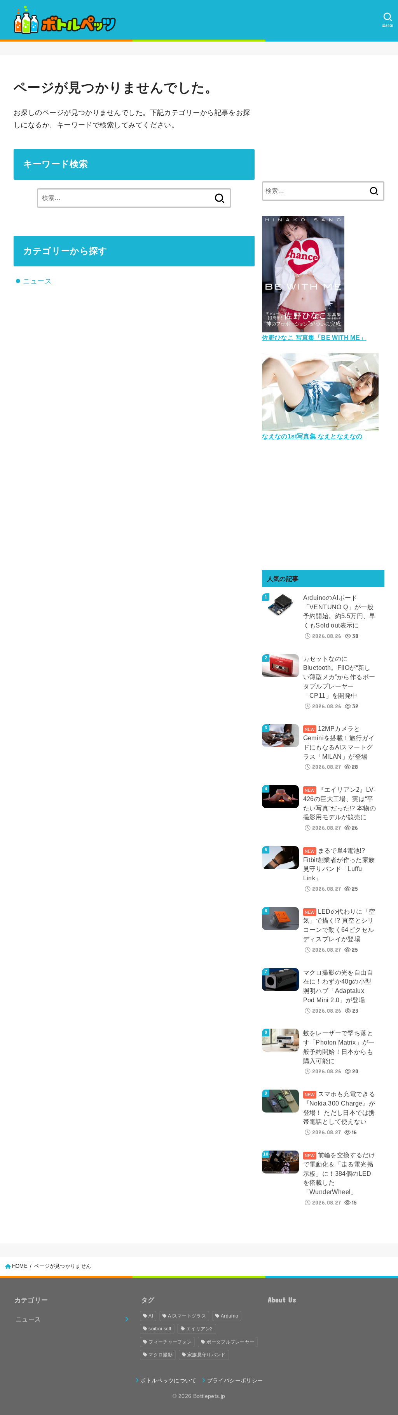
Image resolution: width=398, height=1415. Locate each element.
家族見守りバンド (206, 1355)
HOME (20, 1266)
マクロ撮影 (160, 1355)
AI (150, 1316)
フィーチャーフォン (170, 1342)
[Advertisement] (323, 117)
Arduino (229, 1316)
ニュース (37, 281)
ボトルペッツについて (168, 1380)
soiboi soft (159, 1329)
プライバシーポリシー (235, 1380)
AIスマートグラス (187, 1316)
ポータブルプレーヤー (230, 1342)
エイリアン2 (199, 1329)
